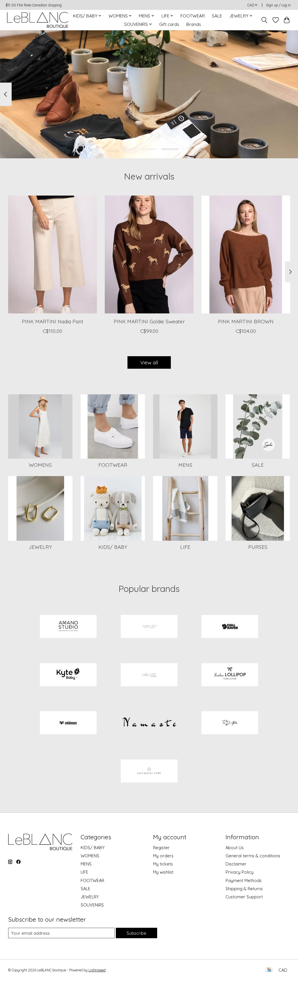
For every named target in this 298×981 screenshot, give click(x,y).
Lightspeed (97, 970)
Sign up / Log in (278, 5)
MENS (185, 465)
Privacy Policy (239, 872)
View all (149, 362)
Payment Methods (244, 880)
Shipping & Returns (244, 888)
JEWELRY (40, 547)
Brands (193, 24)
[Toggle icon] (264, 20)
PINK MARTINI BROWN (246, 321)
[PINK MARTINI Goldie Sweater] (149, 254)
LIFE (185, 547)
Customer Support (244, 897)
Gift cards (169, 24)
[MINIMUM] (68, 723)
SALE (217, 16)
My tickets (163, 864)
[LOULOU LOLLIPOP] (230, 675)
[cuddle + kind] (149, 627)
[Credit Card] (269, 970)
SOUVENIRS (92, 905)
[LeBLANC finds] (149, 675)
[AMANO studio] (68, 627)
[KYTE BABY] (68, 675)
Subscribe (136, 933)
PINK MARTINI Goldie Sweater (149, 321)
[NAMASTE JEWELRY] (149, 723)
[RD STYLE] (230, 723)
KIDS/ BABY (112, 547)
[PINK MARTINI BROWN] (245, 254)
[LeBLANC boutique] (37, 20)
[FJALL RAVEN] (230, 627)
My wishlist (163, 872)
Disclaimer (236, 864)
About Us (235, 847)
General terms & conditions (253, 855)
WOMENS (40, 465)
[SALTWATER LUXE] (149, 771)
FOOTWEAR (192, 16)
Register (161, 847)
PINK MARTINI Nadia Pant (52, 321)
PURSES (257, 547)
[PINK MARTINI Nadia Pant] (52, 254)
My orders (163, 855)
